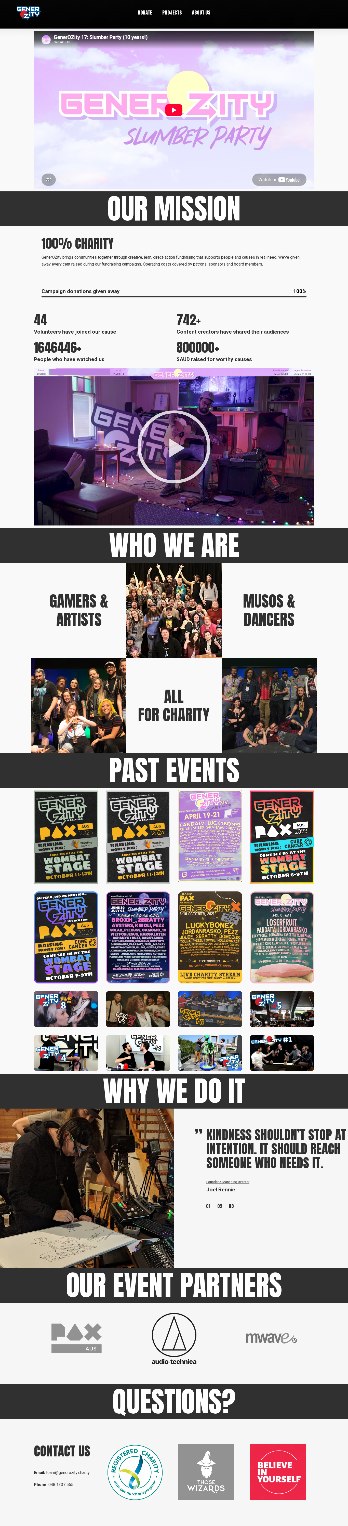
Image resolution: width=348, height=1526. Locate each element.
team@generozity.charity (68, 1473)
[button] (174, 447)
